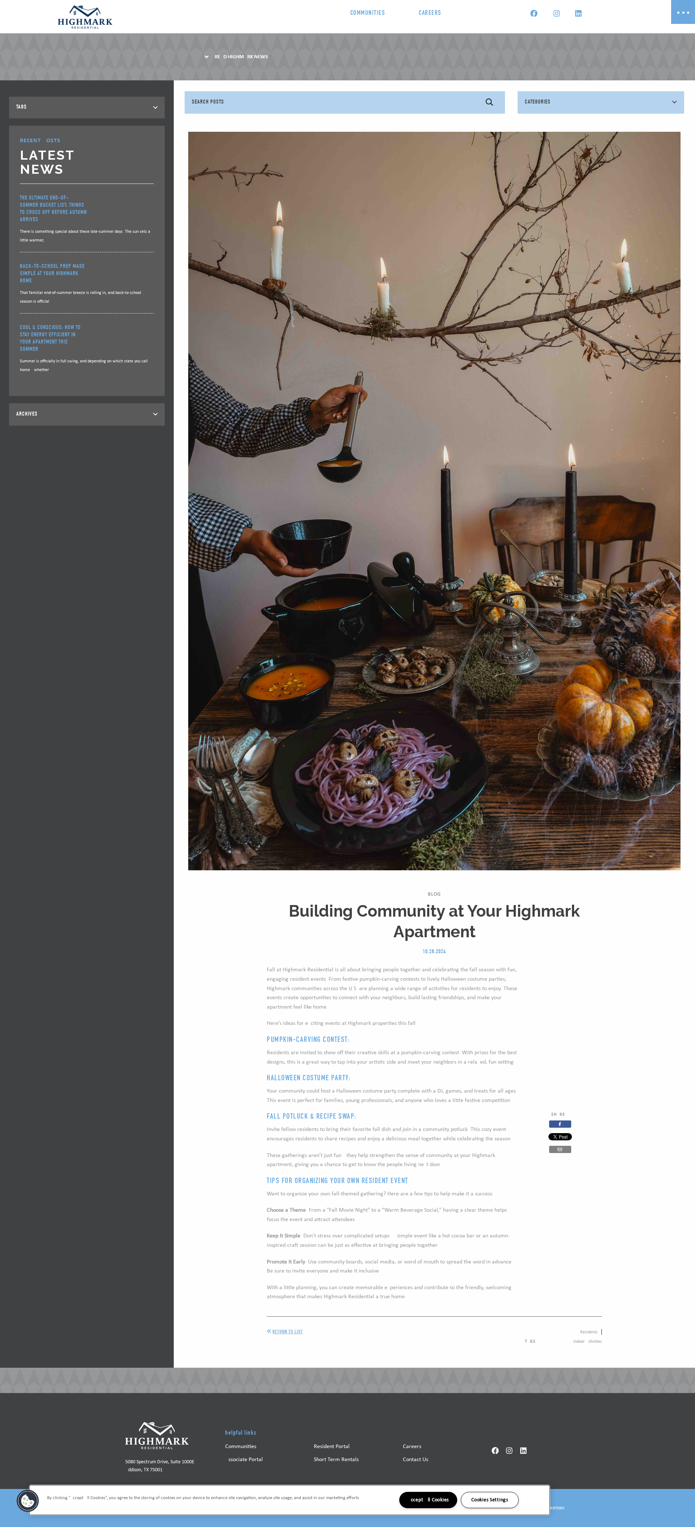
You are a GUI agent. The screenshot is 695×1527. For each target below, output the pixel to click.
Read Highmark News (241, 57)
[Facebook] (533, 14)
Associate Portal (244, 1460)
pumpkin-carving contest (430, 1053)
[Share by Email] (560, 1149)
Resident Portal (332, 1447)
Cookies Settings (489, 1500)
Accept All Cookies (428, 1500)
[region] (289, 1500)
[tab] (87, 107)
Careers (430, 13)
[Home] (85, 17)
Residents (589, 1332)
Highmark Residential (308, 970)
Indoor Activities (587, 1341)
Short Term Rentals (336, 1460)
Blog (434, 894)
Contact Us (415, 1460)
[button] (27, 1501)
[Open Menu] (683, 12)
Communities (367, 13)
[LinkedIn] (578, 14)
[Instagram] (556, 14)
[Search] (489, 102)
